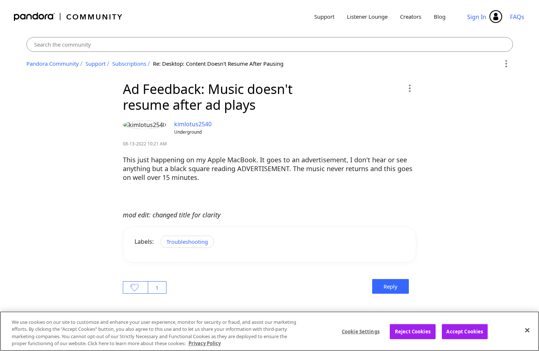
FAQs (517, 17)
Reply (390, 286)
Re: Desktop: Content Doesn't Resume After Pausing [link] (218, 63)
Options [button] (506, 64)
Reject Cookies (412, 331)
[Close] (527, 330)
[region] (269, 331)
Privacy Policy (204, 343)
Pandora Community (68, 16)
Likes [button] (135, 287)
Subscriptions (129, 63)
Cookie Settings (361, 331)
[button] (409, 88)
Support (324, 16)
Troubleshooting (187, 241)
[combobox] (269, 44)
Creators (410, 16)
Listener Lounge (367, 16)
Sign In (476, 17)
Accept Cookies (464, 331)
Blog (439, 16)
